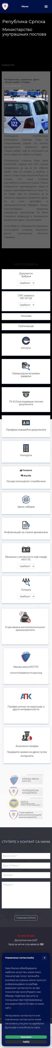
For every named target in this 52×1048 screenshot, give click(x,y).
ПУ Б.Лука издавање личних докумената (26, 403)
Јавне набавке (26, 506)
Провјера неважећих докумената (26, 429)
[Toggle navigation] (46, 6)
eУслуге (26, 348)
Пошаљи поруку (26, 918)
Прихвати (26, 1037)
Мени (25, 6)
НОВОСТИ (8, 65)
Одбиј (26, 1041)
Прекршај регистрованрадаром (26, 375)
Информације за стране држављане (26, 532)
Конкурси (26, 455)
